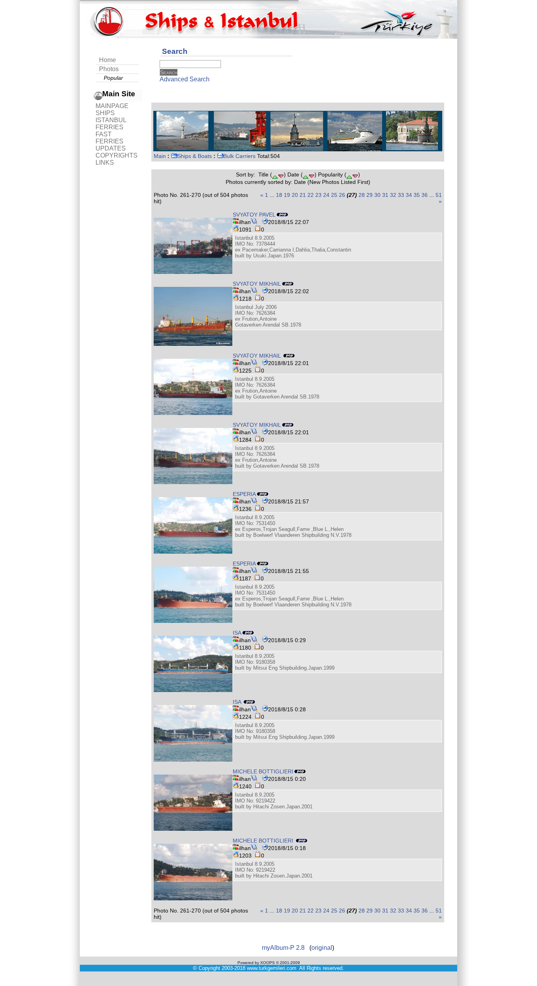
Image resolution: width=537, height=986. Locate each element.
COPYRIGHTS (117, 155)
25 (334, 195)
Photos (109, 69)
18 (279, 195)
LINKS (105, 162)
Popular (113, 78)
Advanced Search (185, 79)
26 (342, 195)
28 (362, 195)
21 (303, 195)
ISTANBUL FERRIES (111, 123)
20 (295, 195)
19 (287, 195)
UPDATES (111, 148)
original (321, 947)
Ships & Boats (194, 156)
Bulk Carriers (239, 156)
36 (424, 195)
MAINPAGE (112, 106)
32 (393, 195)
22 (310, 195)
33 (401, 195)
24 (326, 195)
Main (160, 156)
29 (369, 195)
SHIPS (105, 113)
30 (377, 195)
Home (107, 60)
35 (417, 195)
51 (439, 195)
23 (318, 195)
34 (409, 195)
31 (385, 195)
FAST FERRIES (109, 138)
